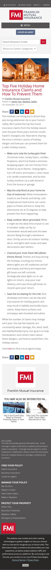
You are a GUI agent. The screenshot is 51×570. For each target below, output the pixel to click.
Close (25, 565)
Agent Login (25, 5)
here (10, 348)
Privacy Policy (33, 560)
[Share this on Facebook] (12, 112)
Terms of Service (19, 560)
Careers (46, 5)
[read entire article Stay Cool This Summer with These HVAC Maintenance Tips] (37, 407)
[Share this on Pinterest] (27, 112)
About (36, 5)
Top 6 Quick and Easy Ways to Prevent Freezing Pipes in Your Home (13, 419)
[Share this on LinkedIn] (22, 112)
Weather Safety (30, 102)
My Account (11, 5)
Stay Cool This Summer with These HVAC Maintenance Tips (37, 418)
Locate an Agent (25, 32)
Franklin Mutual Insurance (17, 99)
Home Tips (16, 102)
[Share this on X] (17, 112)
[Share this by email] (32, 112)
